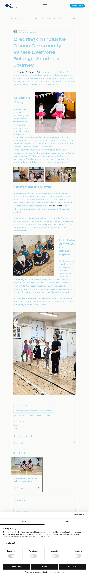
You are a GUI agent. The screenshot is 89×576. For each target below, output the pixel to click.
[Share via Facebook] (14, 436)
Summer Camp (37, 18)
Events (24, 18)
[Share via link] (31, 436)
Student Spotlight (43, 415)
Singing (16, 428)
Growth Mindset (47, 411)
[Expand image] (21, 174)
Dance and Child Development (26, 411)
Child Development (46, 406)
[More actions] (74, 31)
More (73, 18)
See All (73, 453)
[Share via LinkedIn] (26, 436)
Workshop (63, 18)
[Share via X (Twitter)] (20, 436)
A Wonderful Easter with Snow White (25, 479)
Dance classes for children (25, 406)
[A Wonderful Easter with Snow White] (26, 466)
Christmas (51, 18)
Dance (15, 425)
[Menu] (45, 6)
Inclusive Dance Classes (24, 415)
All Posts (14, 18)
